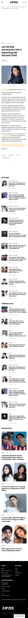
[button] (2, 2)
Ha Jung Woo (5, 136)
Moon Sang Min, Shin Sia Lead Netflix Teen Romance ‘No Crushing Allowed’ (17, 247)
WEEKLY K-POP (18, 572)
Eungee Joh (4, 60)
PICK (2, 593)
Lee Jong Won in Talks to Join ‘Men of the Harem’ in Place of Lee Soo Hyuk (17, 294)
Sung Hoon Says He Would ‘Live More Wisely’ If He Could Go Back (17, 282)
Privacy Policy (4, 572)
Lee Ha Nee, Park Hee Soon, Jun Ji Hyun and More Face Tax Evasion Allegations (13, 145)
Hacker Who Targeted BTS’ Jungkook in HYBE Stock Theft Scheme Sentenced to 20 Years (17, 418)
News (8, 7)
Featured (15, 181)
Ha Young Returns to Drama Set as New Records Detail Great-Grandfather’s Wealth (17, 380)
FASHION (17, 575)
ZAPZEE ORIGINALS (7, 580)
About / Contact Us (6, 570)
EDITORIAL (18, 565)
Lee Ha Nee (4, 90)
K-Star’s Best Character (4, 583)
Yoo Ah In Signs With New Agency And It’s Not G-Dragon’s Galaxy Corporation (17, 334)
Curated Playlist (5, 595)
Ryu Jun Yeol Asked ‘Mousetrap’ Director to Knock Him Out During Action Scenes (17, 235)
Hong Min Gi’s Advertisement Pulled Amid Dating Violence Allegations (17, 356)
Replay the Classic (5, 586)
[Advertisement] (14, 24)
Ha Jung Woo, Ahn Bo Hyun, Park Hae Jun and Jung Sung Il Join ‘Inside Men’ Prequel (17, 258)
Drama (4, 155)
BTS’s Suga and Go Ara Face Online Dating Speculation (17, 345)
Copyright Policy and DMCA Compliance (6, 575)
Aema (17, 155)
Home (3, 7)
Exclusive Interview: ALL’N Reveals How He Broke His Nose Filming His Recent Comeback (16, 222)
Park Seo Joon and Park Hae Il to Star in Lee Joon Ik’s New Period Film (17, 209)
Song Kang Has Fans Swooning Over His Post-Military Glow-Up (16, 270)
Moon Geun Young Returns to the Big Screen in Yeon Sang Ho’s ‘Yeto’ (17, 184)
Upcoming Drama (5, 591)
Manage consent (19, 616)
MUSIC (10, 218)
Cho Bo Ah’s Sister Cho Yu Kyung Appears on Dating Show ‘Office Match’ (16, 322)
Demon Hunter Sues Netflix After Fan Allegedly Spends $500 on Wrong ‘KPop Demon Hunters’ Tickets (17, 197)
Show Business (5, 157)
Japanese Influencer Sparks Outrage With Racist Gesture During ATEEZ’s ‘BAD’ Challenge (17, 310)
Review (3, 588)
